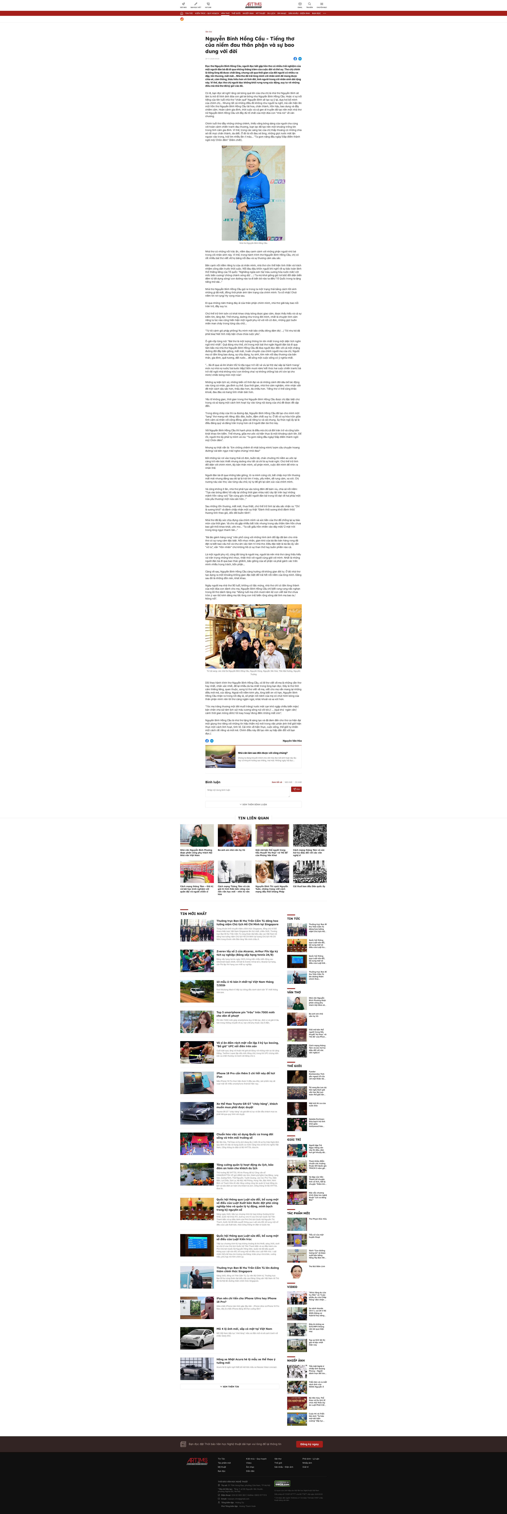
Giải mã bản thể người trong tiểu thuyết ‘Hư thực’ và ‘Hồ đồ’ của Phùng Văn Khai (271, 853)
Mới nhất (288, 782)
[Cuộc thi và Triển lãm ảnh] (297, 1419)
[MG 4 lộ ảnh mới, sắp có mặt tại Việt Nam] (197, 1338)
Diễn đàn (250, 1471)
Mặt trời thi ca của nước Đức (317, 1104)
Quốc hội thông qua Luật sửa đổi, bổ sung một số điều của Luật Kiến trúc (247, 1237)
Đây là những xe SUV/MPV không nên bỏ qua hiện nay (316, 1328)
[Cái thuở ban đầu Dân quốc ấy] (310, 871)
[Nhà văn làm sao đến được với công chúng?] (220, 756)
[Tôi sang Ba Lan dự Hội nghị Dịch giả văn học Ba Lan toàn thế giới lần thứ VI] (297, 1092)
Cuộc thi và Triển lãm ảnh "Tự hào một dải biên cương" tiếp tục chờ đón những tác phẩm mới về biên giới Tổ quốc (317, 1421)
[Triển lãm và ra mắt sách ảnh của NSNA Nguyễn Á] (297, 1387)
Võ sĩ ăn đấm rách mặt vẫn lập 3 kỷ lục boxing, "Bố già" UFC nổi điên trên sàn (248, 1044)
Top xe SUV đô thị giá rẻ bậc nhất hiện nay (317, 1342)
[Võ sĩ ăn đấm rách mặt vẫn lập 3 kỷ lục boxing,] (197, 1052)
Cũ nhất (298, 782)
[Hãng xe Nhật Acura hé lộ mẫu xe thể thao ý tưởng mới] (197, 1368)
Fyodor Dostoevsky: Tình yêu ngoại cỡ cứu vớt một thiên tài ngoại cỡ (317, 1076)
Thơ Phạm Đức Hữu (318, 1219)
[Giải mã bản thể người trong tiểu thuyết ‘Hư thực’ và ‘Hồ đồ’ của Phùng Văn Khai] (272, 835)
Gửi (298, 789)
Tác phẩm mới (298, 1213)
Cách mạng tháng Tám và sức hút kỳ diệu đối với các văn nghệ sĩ (309, 853)
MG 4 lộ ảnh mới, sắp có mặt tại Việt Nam (244, 1328)
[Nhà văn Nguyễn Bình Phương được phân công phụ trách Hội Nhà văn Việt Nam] (197, 835)
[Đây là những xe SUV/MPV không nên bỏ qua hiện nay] (297, 1329)
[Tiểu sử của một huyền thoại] (297, 1240)
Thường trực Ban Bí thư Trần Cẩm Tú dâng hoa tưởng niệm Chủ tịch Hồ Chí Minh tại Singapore (247, 922)
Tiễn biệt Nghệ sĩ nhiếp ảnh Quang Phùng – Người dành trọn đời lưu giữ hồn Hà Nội (317, 1371)
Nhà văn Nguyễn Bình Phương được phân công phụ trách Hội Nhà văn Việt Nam (196, 853)
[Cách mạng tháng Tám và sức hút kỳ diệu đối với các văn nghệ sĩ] (310, 835)
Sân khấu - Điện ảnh (299, 13)
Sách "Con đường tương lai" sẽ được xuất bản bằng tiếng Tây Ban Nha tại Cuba (317, 1255)
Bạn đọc (316, 13)
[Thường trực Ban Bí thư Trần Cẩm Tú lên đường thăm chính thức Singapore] (197, 1277)
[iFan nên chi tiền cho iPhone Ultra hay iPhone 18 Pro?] (197, 1307)
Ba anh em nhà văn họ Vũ (231, 850)
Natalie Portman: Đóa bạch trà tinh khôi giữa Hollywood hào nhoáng (317, 1124)
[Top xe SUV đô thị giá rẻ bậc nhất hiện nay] (297, 1345)
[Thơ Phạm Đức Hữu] (297, 1224)
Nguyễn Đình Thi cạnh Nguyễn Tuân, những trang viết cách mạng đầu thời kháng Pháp (271, 889)
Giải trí (294, 1139)
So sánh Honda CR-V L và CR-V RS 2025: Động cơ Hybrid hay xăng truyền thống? (317, 1313)
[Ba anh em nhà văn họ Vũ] (235, 835)
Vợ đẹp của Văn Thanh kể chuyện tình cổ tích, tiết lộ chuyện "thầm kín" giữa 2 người (317, 1182)
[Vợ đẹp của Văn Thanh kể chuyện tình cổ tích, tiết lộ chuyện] (297, 1182)
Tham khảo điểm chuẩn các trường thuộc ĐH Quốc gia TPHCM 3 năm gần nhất (318, 1166)
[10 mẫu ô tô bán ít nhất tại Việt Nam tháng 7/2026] (197, 991)
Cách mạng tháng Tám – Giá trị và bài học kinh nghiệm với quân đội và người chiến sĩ (196, 889)
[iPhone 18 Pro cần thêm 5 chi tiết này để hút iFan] (197, 1082)
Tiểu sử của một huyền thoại (316, 1236)
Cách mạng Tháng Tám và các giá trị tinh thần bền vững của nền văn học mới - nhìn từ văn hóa (234, 890)
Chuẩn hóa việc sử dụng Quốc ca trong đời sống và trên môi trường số (245, 1136)
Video (292, 1287)
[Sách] (297, 1255)
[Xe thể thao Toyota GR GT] (197, 1113)
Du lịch (271, 13)
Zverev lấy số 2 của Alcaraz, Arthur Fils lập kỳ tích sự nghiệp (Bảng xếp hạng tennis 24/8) (247, 953)
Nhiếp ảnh (296, 1360)
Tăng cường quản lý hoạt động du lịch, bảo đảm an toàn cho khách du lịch (245, 1166)
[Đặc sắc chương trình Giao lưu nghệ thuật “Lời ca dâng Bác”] (297, 1198)
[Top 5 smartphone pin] (197, 1021)
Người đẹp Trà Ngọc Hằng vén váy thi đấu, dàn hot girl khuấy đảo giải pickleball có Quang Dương (317, 1151)
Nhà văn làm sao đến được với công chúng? (263, 753)
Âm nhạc (281, 13)
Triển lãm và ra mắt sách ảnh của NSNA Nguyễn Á (318, 1384)
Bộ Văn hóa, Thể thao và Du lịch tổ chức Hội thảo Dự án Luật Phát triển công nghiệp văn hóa (317, 1404)
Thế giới (236, 13)
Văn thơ (225, 13)
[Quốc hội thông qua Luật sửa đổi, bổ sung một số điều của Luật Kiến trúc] (197, 1245)
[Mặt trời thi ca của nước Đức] (297, 1108)
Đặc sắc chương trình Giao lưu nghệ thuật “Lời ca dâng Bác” (318, 1196)
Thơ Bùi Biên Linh (317, 1266)
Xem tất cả (277, 782)
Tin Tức (189, 13)
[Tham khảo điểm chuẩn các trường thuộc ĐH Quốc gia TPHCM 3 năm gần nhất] (297, 1166)
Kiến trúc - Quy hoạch (207, 13)
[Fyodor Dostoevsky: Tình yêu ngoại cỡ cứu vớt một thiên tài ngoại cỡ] (297, 1076)
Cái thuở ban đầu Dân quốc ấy (309, 886)
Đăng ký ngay (309, 1444)
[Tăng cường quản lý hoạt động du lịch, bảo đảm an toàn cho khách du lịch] (197, 1174)
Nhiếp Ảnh (248, 13)
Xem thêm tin (231, 1386)
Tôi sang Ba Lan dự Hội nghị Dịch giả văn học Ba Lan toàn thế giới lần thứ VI (318, 1092)
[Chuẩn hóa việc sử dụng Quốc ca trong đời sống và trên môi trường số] (197, 1143)
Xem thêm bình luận (254, 804)
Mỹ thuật (260, 13)
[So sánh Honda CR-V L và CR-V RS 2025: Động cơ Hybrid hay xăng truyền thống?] (297, 1313)
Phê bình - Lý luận (310, 1459)
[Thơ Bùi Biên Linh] (297, 1271)
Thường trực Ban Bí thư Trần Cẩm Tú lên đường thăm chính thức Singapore (248, 1269)
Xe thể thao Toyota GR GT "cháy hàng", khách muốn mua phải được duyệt (247, 1105)
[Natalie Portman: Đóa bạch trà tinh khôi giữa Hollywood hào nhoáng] (297, 1124)
